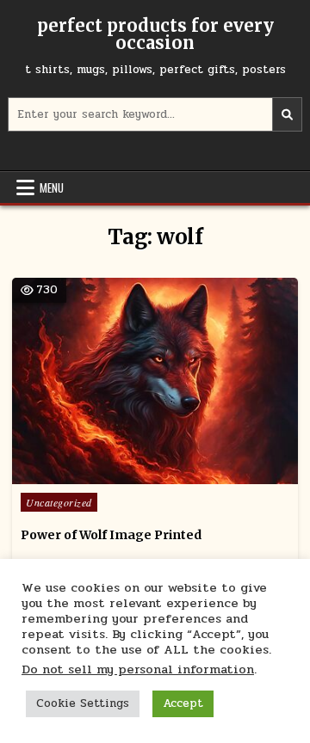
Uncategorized (59, 502)
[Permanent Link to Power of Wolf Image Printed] (155, 381)
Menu (52, 187)
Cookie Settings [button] (82, 703)
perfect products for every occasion (155, 34)
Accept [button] (183, 703)
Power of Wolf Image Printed (111, 535)
